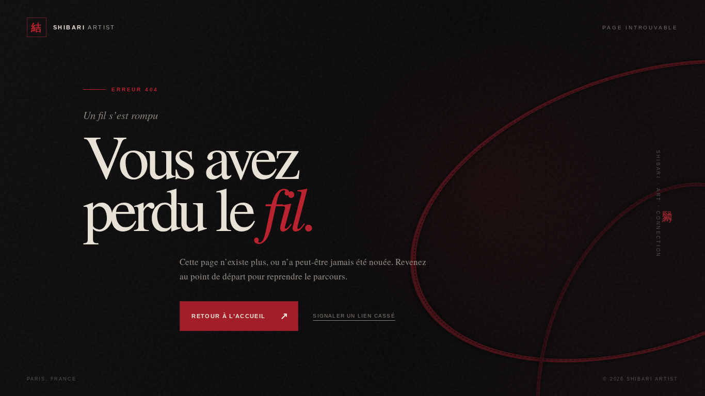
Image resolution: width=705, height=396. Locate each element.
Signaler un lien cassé (354, 316)
